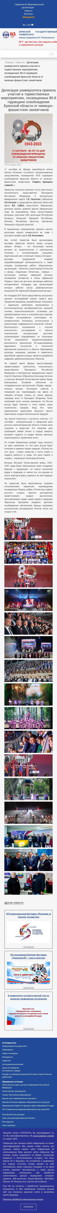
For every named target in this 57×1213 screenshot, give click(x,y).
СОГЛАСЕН (28, 1207)
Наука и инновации (10, 1053)
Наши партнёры (8, 1125)
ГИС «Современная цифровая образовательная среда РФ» (26, 1109)
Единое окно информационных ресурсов (19, 1098)
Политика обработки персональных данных (23, 1199)
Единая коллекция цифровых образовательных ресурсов (25, 1102)
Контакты (28, 14)
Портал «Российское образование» (16, 1095)
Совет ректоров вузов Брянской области (18, 1118)
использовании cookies (43, 1136)
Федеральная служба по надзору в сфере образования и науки (28, 1106)
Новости (28, 10)
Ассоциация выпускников (12, 1064)
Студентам (6, 1060)
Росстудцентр (7, 1122)
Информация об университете (14, 1046)
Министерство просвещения (14, 1091)
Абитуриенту (7, 1057)
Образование (7, 1050)
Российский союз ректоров (13, 1114)
